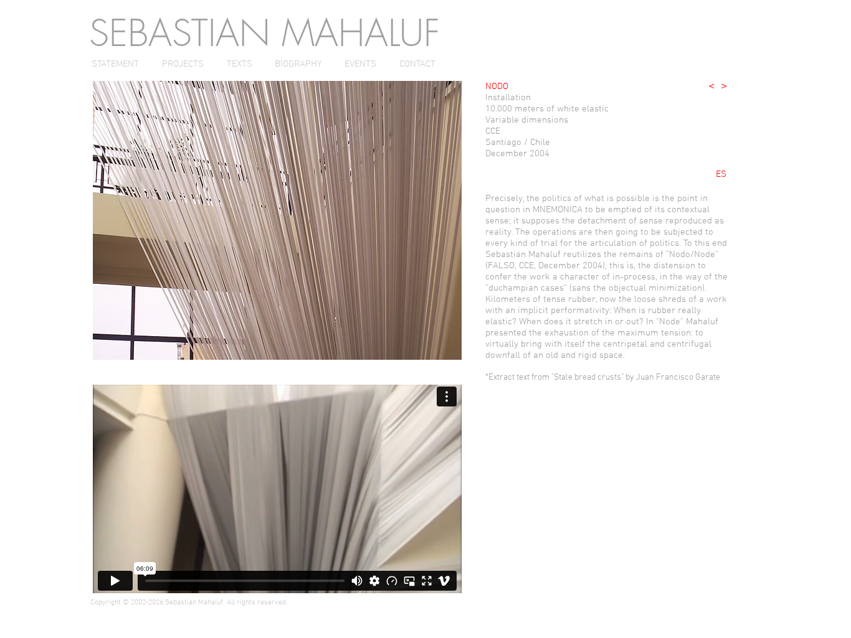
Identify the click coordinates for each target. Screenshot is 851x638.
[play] (431, 349)
